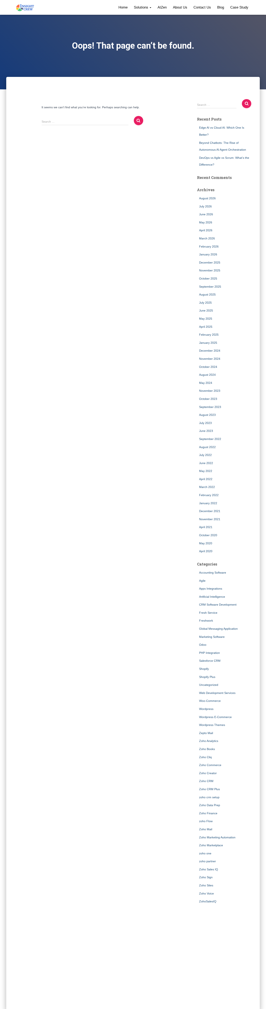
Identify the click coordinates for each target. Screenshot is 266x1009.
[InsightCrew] (25, 7)
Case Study (239, 7)
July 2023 (205, 423)
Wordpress (206, 709)
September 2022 (210, 439)
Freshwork (206, 620)
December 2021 (209, 511)
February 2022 (209, 495)
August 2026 (207, 198)
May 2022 (205, 471)
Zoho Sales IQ (208, 869)
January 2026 (208, 254)
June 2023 (206, 430)
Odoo (202, 644)
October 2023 (208, 398)
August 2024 (207, 374)
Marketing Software (212, 636)
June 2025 (206, 310)
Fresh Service (208, 612)
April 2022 (205, 479)
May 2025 (205, 318)
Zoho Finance (208, 813)
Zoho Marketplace (211, 845)
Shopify (204, 668)
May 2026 (205, 222)
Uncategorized (208, 684)
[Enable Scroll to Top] (257, 1000)
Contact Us (202, 7)
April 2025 (205, 326)
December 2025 (209, 262)
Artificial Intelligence (212, 596)
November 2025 (209, 270)
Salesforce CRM (209, 660)
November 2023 (209, 390)
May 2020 (205, 543)
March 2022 (207, 487)
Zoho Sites (206, 885)
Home (123, 7)
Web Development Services (217, 693)
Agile (202, 580)
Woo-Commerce (210, 700)
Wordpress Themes (212, 725)
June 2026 (206, 214)
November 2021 (209, 519)
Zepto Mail (206, 733)
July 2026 (205, 206)
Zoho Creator (208, 773)
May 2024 (205, 382)
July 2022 (205, 455)
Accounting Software (212, 572)
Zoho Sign (206, 877)
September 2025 (210, 286)
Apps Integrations (210, 588)
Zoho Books (207, 749)
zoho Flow (206, 821)
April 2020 (205, 551)
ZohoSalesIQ (207, 901)
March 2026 (207, 238)
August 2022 (207, 447)
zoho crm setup (209, 797)
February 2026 (209, 246)
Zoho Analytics (208, 741)
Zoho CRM (206, 781)
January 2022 (208, 503)
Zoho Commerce (210, 765)
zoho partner (207, 861)
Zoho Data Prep (209, 805)
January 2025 (208, 342)
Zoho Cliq (205, 757)
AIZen (162, 7)
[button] (150, 7)
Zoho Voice (206, 893)
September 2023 (210, 407)
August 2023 (207, 414)
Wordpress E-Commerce (215, 717)
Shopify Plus (207, 677)
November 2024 (209, 358)
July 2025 (205, 302)
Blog (220, 7)
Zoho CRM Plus (209, 789)
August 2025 (207, 294)
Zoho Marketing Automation (217, 837)
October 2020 (208, 535)
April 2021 (205, 527)
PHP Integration (209, 652)
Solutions (141, 7)
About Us (180, 7)
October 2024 (208, 366)
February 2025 (209, 334)
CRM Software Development (217, 604)
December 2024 (209, 350)
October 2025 (208, 278)
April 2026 (205, 230)
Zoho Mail (205, 829)
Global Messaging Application (218, 628)
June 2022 (206, 463)
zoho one (205, 853)
